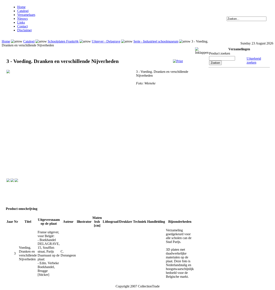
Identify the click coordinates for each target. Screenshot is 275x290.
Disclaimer (24, 30)
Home (21, 7)
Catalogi (23, 11)
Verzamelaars (26, 15)
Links (21, 22)
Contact (22, 26)
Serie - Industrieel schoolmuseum (155, 41)
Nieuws (22, 18)
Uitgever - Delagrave (106, 41)
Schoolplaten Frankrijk (63, 41)
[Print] (178, 61)
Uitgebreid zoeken (254, 60)
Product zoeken (219, 53)
